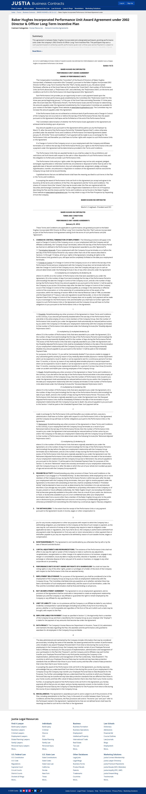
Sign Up (130, 3)
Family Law (46, 742)
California (45, 767)
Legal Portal (81, 791)
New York (45, 773)
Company (90, 791)
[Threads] (32, 791)
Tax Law (76, 746)
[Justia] (20, 3)
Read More (36, 51)
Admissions (108, 730)
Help (96, 791)
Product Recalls (78, 767)
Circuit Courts (16, 770)
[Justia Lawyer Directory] (41, 791)
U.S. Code (14, 761)
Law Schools (56, 8)
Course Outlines (110, 736)
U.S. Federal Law (18, 754)
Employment (77, 733)
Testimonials (108, 777)
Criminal (45, 730)
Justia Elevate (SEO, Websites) (115, 767)
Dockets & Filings (17, 777)
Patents (76, 770)
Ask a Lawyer (29, 8)
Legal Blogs (77, 761)
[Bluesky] (35, 791)
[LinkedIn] (21, 791)
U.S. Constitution (17, 757)
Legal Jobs (77, 757)
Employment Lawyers (19, 736)
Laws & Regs (68, 8)
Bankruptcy (46, 727)
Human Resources (36, 28)
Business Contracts (29, 12)
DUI (43, 736)
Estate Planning (48, 739)
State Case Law (47, 764)
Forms (19, 12)
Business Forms (79, 764)
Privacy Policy (117, 791)
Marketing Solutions (93, 8)
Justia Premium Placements (114, 764)
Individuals (47, 723)
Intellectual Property (80, 736)
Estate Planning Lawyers (20, 739)
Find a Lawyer (16, 8)
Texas (44, 777)
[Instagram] (29, 791)
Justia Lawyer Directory (112, 761)
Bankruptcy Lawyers (19, 727)
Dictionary (107, 727)
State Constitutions (49, 757)
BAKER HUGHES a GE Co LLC (47, 12)
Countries (76, 777)
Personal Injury (48, 746)
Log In (122, 3)
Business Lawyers (18, 730)
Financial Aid (108, 733)
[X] (38, 791)
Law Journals (108, 739)
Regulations (15, 764)
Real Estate (77, 742)
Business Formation (80, 727)
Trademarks (77, 773)
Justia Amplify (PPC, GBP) (113, 770)
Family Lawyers (17, 742)
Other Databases (80, 754)
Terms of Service (105, 791)
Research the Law (42, 8)
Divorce (45, 733)
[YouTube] (24, 791)
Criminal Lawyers (17, 733)
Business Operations (81, 730)
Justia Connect (70, 791)
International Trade (80, 739)
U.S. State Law (48, 754)
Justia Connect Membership (114, 757)
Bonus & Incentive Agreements (56, 28)
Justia (13, 12)
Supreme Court (17, 767)
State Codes (46, 761)
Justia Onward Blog (111, 773)
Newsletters (79, 8)
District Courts (16, 773)
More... (13, 749)
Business (77, 723)
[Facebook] (26, 791)
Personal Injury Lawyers (20, 746)
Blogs (106, 742)
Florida (44, 770)
